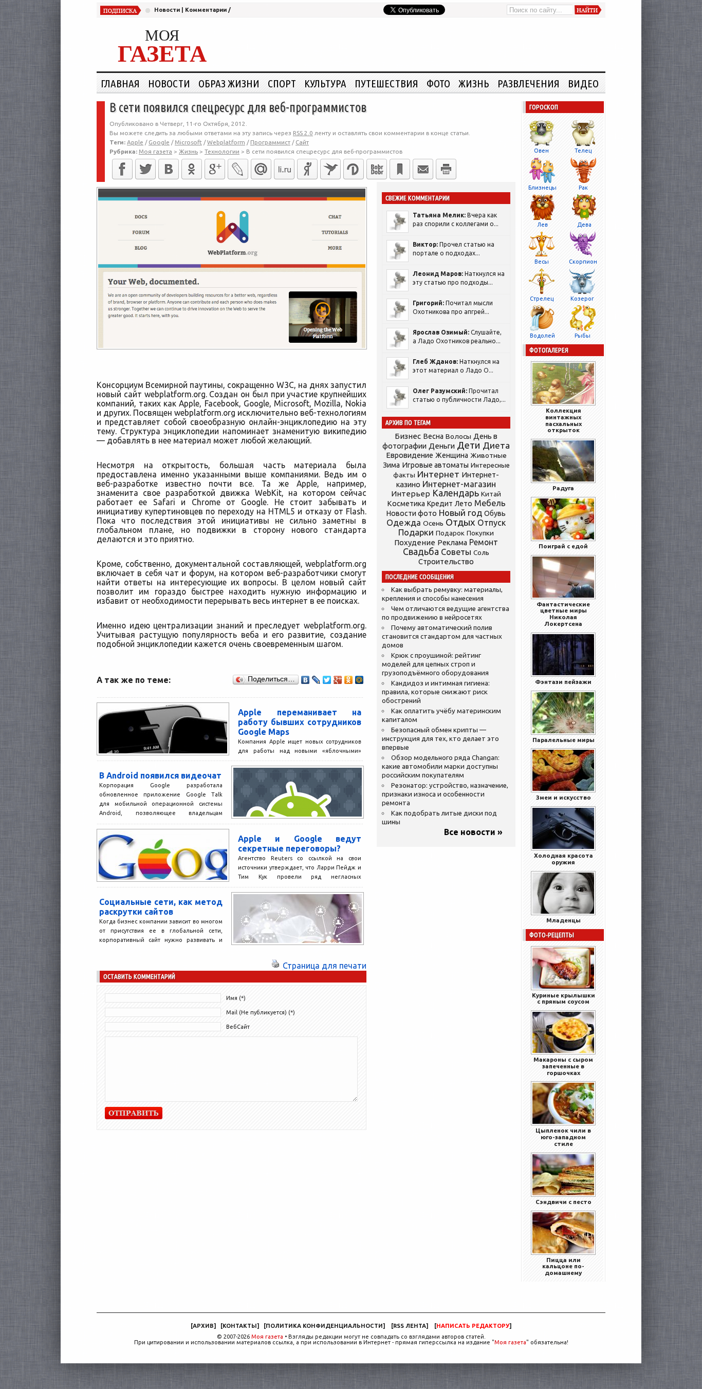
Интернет (438, 474)
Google (159, 142)
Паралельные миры (563, 739)
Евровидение (409, 455)
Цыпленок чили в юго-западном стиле (563, 1137)
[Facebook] (122, 169)
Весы (541, 261)
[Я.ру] (307, 169)
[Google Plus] (337, 680)
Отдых (460, 522)
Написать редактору (472, 1326)
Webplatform (226, 142)
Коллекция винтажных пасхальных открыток (563, 420)
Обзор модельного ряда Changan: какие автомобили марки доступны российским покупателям (441, 766)
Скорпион (583, 261)
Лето (463, 503)
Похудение (414, 542)
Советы (456, 552)
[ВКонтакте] (168, 169)
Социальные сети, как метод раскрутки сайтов (161, 906)
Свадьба (421, 552)
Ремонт (483, 542)
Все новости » (473, 832)
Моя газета (267, 1337)
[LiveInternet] (284, 169)
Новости (167, 10)
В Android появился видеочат (160, 775)
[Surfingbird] (330, 169)
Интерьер (410, 493)
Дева (584, 224)
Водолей (542, 335)
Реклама (452, 543)
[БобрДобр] (376, 169)
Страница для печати (324, 965)
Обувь (495, 513)
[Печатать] (446, 169)
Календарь (455, 493)
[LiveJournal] (238, 169)
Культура (325, 83)
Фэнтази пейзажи (563, 681)
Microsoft (188, 142)
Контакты (240, 1326)
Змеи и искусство (563, 797)
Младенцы (563, 920)
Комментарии (206, 10)
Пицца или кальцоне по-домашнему (563, 1266)
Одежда (403, 522)
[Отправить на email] (423, 169)
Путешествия (386, 83)
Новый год (460, 512)
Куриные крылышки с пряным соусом (563, 998)
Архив (203, 1326)
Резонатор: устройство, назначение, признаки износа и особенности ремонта (445, 794)
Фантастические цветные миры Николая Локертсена (563, 614)
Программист (270, 142)
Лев (542, 224)
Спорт (282, 83)
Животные (488, 455)
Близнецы (542, 187)
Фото (438, 83)
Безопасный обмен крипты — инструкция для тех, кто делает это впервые (440, 738)
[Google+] (215, 169)
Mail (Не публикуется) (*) (260, 1012)
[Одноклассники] (191, 169)
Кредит (440, 503)
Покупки (480, 533)
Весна (433, 436)
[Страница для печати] (275, 965)
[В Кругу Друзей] (353, 169)
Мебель (490, 503)
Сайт (302, 142)
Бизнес (408, 436)
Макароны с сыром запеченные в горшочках (563, 1066)
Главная (120, 83)
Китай (491, 494)
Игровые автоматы (435, 465)
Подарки (416, 532)
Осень (433, 523)
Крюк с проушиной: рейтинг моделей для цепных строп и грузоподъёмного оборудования (435, 664)
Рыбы (582, 335)
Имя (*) (236, 998)
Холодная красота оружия (563, 858)
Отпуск (491, 522)
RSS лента (409, 1326)
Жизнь (473, 83)
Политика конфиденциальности (324, 1326)
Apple (135, 142)
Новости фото (411, 513)
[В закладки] (400, 169)
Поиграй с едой (563, 546)
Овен (541, 150)
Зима (391, 465)
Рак (583, 187)
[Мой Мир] (359, 680)
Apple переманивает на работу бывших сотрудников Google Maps (299, 722)
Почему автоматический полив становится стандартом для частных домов (442, 636)
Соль (481, 552)
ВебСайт (238, 1027)
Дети (469, 445)
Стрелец (541, 298)
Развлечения (528, 83)
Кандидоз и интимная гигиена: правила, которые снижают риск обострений (436, 692)
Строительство (446, 561)
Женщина (451, 455)
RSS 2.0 (303, 132)
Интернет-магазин (459, 484)
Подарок (450, 533)
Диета (496, 445)
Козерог (582, 298)
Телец (583, 150)
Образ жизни (229, 83)
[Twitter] (145, 169)
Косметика (406, 503)
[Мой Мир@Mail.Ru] (261, 169)
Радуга (563, 488)
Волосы (458, 436)
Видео (583, 83)
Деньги (442, 445)
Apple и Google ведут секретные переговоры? (299, 843)
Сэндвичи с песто (563, 1201)
